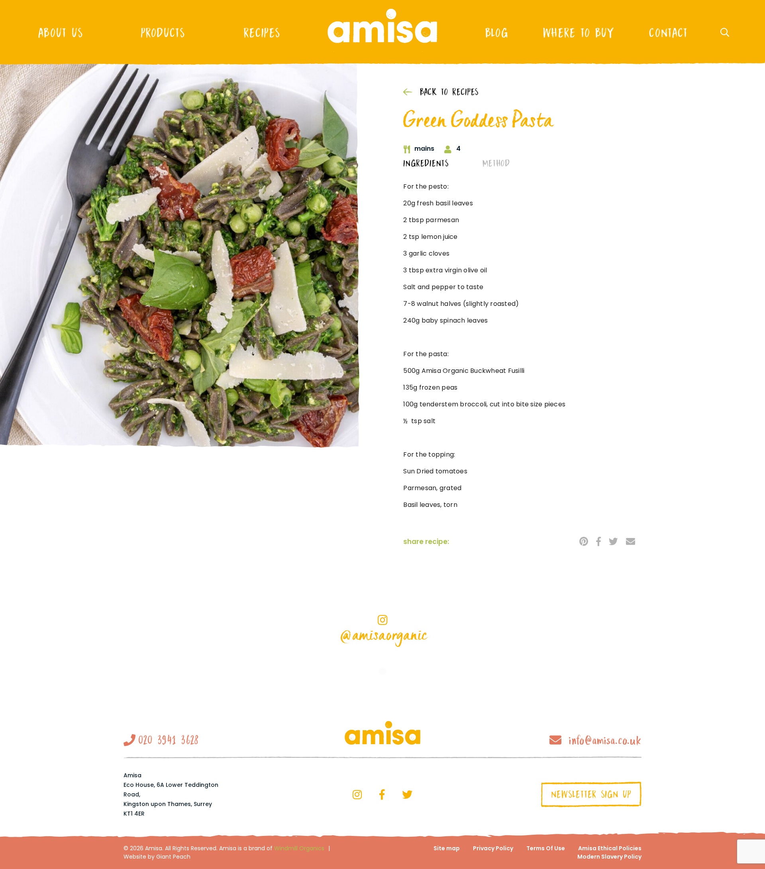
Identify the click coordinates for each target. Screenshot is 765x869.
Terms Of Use (545, 848)
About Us (60, 33)
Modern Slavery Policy (609, 857)
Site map (447, 848)
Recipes (261, 33)
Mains (424, 148)
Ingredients (426, 163)
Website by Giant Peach (157, 857)
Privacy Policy (493, 848)
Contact (668, 33)
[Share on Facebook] (598, 541)
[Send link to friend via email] (630, 541)
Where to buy (578, 33)
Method (496, 163)
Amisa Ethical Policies (609, 848)
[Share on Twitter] (613, 541)
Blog (496, 33)
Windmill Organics (299, 848)
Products (163, 33)
